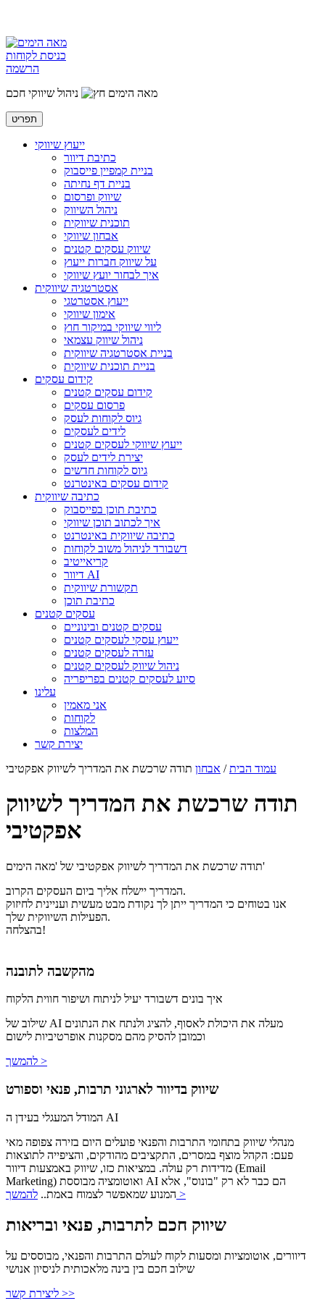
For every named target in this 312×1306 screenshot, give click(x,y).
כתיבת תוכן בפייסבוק (110, 509)
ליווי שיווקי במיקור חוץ (112, 327)
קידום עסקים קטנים (108, 392)
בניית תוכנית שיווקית (109, 366)
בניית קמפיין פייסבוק (108, 170)
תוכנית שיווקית (97, 222)
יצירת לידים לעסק (103, 457)
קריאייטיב (86, 561)
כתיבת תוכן (89, 600)
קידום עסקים (64, 379)
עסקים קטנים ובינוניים (113, 626)
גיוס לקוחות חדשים (105, 470)
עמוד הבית (252, 768)
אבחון (208, 768)
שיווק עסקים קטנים (107, 249)
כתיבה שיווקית (67, 496)
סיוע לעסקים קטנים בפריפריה (129, 679)
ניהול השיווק (91, 209)
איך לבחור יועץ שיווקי (111, 275)
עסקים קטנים (65, 613)
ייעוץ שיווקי (60, 144)
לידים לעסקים (95, 431)
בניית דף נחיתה (97, 183)
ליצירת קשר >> (40, 1293)
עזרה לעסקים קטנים (109, 652)
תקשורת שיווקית (101, 587)
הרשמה (22, 68)
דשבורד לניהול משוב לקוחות (125, 548)
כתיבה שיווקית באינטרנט (119, 535)
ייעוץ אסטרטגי (96, 301)
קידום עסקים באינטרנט (116, 483)
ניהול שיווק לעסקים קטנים (121, 666)
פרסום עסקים (94, 405)
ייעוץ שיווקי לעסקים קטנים (123, 444)
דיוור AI (81, 574)
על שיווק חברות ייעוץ (110, 262)
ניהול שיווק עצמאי (103, 340)
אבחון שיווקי (91, 235)
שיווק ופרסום (92, 196)
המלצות (81, 731)
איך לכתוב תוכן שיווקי (112, 522)
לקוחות (79, 718)
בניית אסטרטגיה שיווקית (118, 353)
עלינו (45, 692)
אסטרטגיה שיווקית (76, 288)
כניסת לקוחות (36, 55)
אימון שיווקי (89, 314)
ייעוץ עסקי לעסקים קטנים (121, 639)
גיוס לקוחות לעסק (102, 418)
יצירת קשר (59, 744)
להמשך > (26, 1061)
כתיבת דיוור (90, 157)
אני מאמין (85, 705)
